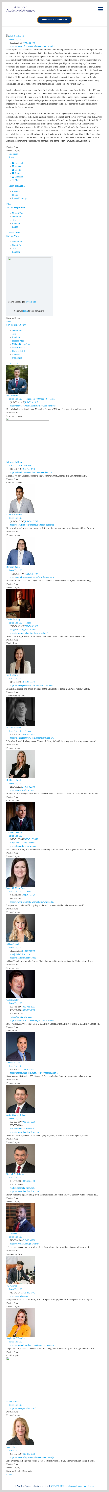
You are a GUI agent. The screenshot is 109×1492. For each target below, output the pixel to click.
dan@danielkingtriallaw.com (22, 629)
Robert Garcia (12, 1401)
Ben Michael (12, 395)
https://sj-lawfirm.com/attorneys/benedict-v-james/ (32, 577)
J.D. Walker (11, 1233)
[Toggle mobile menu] (101, 9)
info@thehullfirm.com (20, 954)
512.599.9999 (28, 951)
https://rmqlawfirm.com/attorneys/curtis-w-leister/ (32, 1020)
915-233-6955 (29, 682)
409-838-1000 (29, 1010)
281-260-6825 (29, 895)
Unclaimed (17, 358)
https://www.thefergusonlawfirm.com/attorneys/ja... (33, 1457)
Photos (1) (16, 195)
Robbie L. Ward (13, 780)
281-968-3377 (29, 1069)
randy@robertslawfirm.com (22, 1188)
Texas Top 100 (15, 39)
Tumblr (17, 173)
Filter (8, 204)
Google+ (18, 170)
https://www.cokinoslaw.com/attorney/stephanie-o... (33, 1345)
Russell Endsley (13, 727)
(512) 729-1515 (31, 402)
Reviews (16, 191)
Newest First (17, 213)
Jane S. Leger (12, 1447)
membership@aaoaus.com (75, 1486)
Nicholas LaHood (14, 462)
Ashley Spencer (13, 675)
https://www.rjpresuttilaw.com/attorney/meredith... (32, 902)
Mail (16, 180)
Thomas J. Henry (14, 832)
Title (14, 220)
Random (16, 223)
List (10, 363)
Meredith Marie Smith (16, 888)
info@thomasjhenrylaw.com (22, 842)
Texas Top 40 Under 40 (36, 399)
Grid (16, 363)
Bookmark (13, 154)
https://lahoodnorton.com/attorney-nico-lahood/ (31, 472)
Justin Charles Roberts (16, 1115)
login (25, 311)
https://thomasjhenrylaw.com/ (23, 846)
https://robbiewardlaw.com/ (22, 790)
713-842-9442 (29, 1292)
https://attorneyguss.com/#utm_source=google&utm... (34, 1073)
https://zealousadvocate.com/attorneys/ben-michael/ (32, 405)
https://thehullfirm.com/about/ (23, 957)
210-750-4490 (29, 469)
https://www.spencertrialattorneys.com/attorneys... (32, 685)
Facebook (18, 163)
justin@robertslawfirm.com (22, 1128)
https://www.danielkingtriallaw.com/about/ (29, 633)
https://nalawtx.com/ (19, 1296)
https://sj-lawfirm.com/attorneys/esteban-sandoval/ (32, 525)
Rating (15, 227)
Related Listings (19, 198)
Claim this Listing (16, 186)
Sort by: (15, 207)
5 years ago (31, 302)
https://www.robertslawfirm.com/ (24, 1132)
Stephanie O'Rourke (15, 1338)
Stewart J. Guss (13, 1062)
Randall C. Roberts (15, 1174)
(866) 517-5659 (31, 839)
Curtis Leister (12, 1000)
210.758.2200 (28, 787)
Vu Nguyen (11, 1286)
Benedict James (13, 567)
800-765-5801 (29, 1006)
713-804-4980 (29, 1240)
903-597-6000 (29, 1122)
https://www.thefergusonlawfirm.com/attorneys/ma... (33, 46)
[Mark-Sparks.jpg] (29, 259)
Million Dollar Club (21, 344)
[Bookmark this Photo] (9, 305)
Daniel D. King (13, 619)
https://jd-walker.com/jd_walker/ (24, 1243)
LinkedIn (18, 176)
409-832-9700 (29, 1454)
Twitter (17, 166)
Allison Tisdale (13, 944)
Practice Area (18, 341)
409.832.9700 (28, 43)
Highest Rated (18, 351)
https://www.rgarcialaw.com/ (22, 1408)
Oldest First (17, 216)
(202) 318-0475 (57, 1486)
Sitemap (91, 1486)
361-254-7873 (29, 734)
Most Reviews (18, 347)
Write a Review (15, 232)
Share (11, 157)
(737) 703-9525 (31, 626)
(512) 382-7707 (31, 521)
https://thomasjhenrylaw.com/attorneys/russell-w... (32, 738)
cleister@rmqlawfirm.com (21, 1017)
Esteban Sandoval (14, 514)
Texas (52, 399)
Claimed (16, 354)
